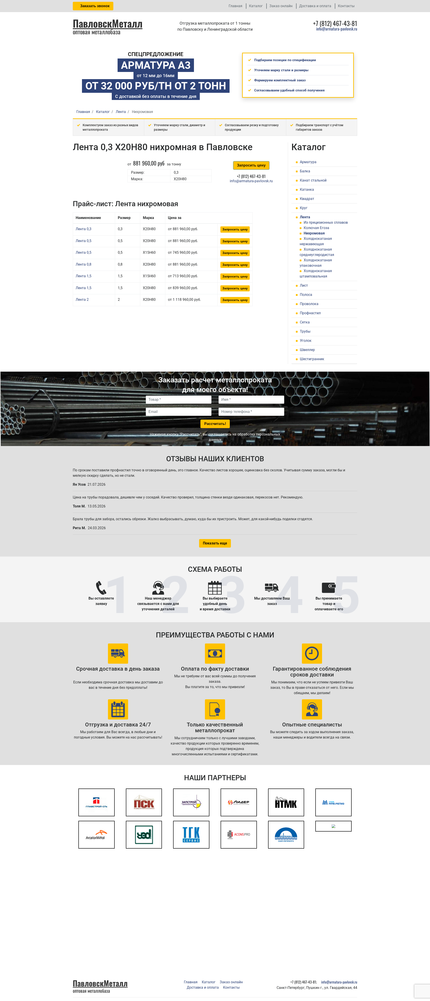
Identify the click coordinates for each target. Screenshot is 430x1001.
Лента (305, 217)
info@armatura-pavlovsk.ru (336, 29)
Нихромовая (314, 233)
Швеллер (307, 350)
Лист (304, 285)
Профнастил (310, 313)
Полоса (306, 294)
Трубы (305, 331)
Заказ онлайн (280, 6)
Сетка (305, 322)
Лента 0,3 (83, 229)
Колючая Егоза (316, 228)
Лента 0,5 (83, 241)
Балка (305, 171)
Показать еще (215, 543)
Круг (303, 208)
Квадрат (307, 199)
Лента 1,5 (83, 276)
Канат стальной (313, 180)
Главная (235, 6)
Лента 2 (82, 299)
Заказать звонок (94, 6)
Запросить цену (251, 165)
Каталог (256, 6)
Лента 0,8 (83, 264)
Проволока (309, 304)
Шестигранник (312, 359)
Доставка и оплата (315, 6)
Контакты (346, 6)
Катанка (307, 189)
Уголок (306, 340)
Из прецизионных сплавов (326, 222)
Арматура (308, 162)
